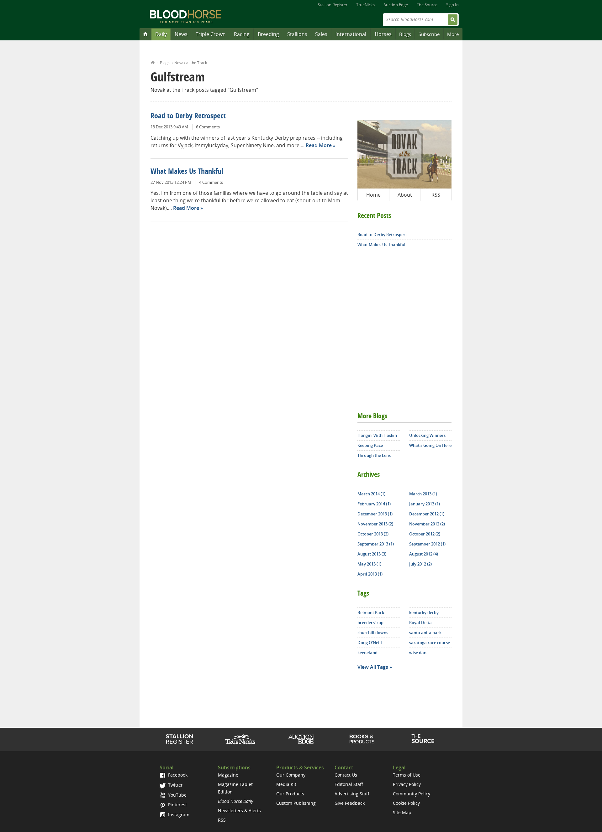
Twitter (175, 785)
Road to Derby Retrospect (188, 116)
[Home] (145, 33)
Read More (319, 145)
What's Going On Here (430, 445)
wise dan (417, 652)
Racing (242, 34)
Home (152, 61)
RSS (435, 194)
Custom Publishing (296, 803)
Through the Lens (374, 455)
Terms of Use (406, 775)
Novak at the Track (190, 62)
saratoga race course (429, 642)
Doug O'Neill (369, 642)
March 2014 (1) (371, 494)
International (350, 34)
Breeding (268, 34)
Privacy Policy (407, 784)
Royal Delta (420, 622)
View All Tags (372, 667)
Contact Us (346, 775)
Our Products (290, 794)
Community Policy (411, 794)
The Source (427, 5)
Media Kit (286, 784)
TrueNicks (365, 5)
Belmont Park (370, 612)
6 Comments (208, 127)
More (453, 34)
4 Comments (211, 182)
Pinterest (177, 805)
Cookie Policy (406, 803)
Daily (161, 34)
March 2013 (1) (423, 494)
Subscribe (429, 34)
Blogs (405, 34)
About (405, 194)
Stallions (297, 34)
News (181, 34)
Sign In (452, 5)
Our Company (290, 775)
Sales (321, 34)
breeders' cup (370, 622)
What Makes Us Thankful (186, 172)
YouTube (177, 795)
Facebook (177, 775)
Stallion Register (332, 5)
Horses (383, 34)
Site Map (402, 812)
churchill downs (372, 632)
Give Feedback (350, 803)
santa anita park (425, 632)
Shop (362, 739)
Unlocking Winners (427, 435)
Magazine (228, 775)
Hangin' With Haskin (377, 435)
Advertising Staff (352, 794)
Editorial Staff (349, 784)
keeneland (367, 652)
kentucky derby (424, 612)
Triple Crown (211, 34)
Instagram (178, 815)
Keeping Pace (370, 445)
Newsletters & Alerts (239, 811)
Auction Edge (395, 5)
